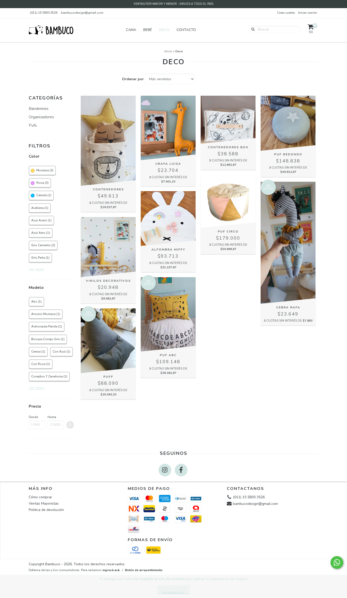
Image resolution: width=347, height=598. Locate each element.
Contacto (186, 29)
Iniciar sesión (307, 13)
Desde (33, 417)
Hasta (52, 417)
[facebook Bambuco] (181, 470)
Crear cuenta (286, 13)
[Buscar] (252, 29)
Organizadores (41, 117)
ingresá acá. (111, 570)
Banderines (39, 108)
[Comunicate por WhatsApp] (336, 562)
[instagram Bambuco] (165, 470)
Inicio (168, 51)
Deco (164, 29)
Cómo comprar (40, 497)
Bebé (147, 29)
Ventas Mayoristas (44, 503)
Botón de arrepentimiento (144, 570)
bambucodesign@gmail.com (82, 13)
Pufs (33, 125)
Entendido (173, 592)
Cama (131, 29)
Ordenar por (133, 79)
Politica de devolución (46, 509)
